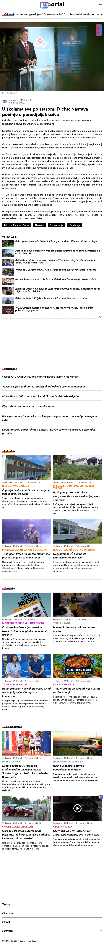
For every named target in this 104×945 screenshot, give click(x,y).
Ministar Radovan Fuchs (16, 225)
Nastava (39, 225)
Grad (6, 922)
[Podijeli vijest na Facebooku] (99, 28)
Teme (6, 904)
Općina (7, 913)
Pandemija (74, 225)
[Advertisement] (52, 341)
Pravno (7, 931)
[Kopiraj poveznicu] (99, 32)
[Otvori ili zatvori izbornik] (100, 5)
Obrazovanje (56, 225)
